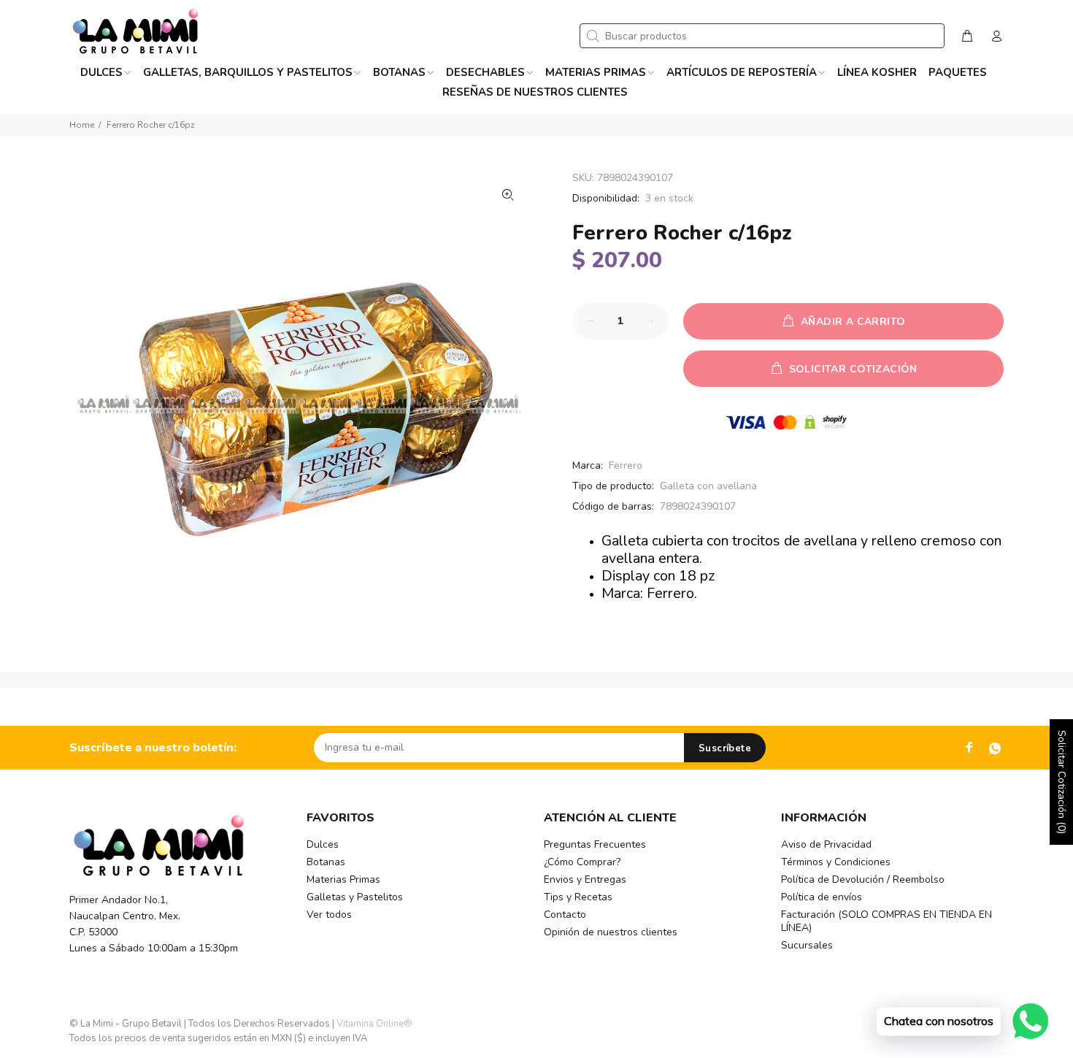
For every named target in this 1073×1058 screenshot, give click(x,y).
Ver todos (329, 914)
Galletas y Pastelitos (355, 897)
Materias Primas (343, 879)
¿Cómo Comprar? (582, 862)
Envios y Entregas (585, 879)
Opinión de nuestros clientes (610, 932)
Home (81, 125)
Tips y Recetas (578, 897)
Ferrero (625, 465)
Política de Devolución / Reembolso (863, 879)
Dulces (323, 844)
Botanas (326, 862)
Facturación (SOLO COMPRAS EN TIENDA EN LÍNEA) (886, 921)
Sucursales (807, 945)
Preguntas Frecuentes (595, 844)
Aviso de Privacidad (826, 844)
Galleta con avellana (708, 486)
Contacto (565, 914)
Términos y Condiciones (836, 862)
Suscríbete (725, 748)
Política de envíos (821, 897)
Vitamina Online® (374, 1023)
